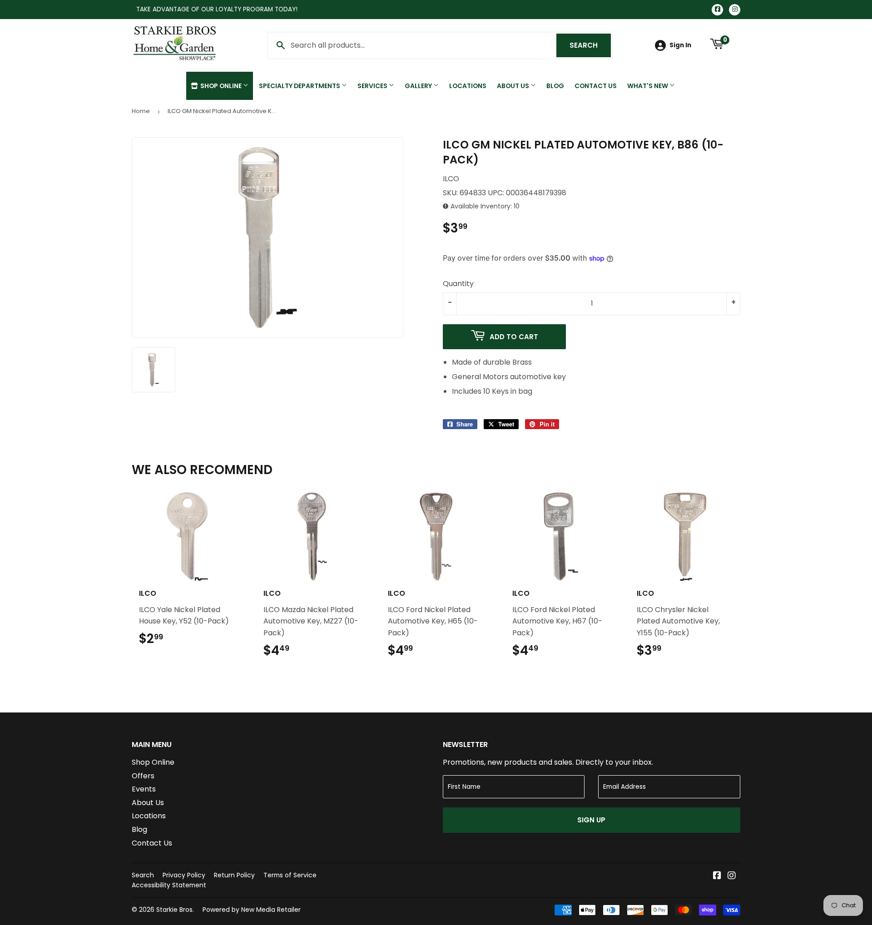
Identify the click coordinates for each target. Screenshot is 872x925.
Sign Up (591, 820)
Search (590, 45)
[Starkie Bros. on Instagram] (732, 876)
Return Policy (234, 875)
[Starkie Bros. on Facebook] (717, 876)
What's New (648, 85)
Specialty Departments (300, 85)
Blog (555, 85)
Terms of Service (290, 875)
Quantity (458, 283)
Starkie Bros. (175, 909)
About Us (513, 85)
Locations (467, 85)
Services (373, 85)
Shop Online (221, 85)
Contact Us (596, 85)
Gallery (419, 85)
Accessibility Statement (169, 885)
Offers (143, 776)
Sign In (680, 45)
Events (144, 789)
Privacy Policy (184, 875)
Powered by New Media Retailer (252, 909)
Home (141, 111)
